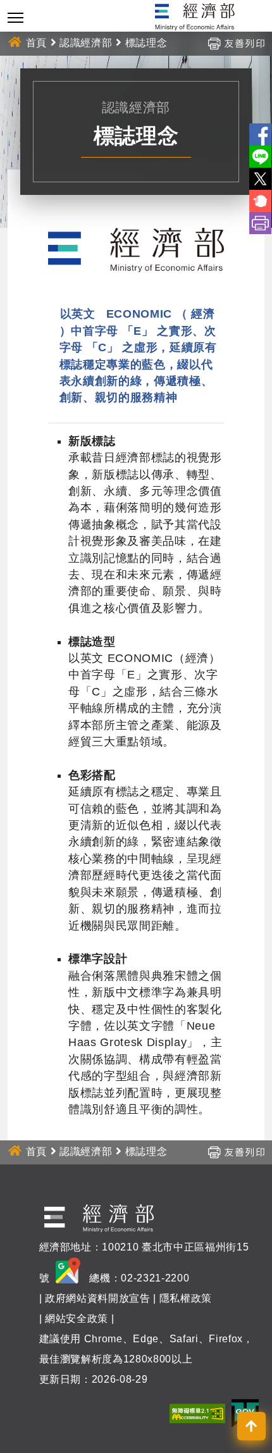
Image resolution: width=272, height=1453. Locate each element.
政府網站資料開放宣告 (98, 1298)
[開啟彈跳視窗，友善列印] (235, 42)
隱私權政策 (185, 1298)
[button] (251, 1426)
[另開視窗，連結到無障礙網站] (197, 1412)
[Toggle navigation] (15, 17)
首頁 (36, 42)
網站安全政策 (76, 1318)
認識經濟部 (85, 42)
